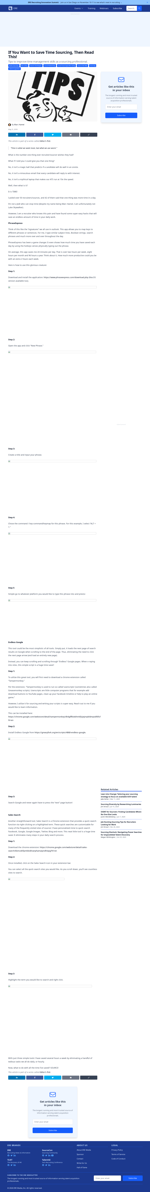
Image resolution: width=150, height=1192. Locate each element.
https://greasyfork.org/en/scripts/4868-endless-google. (60, 732)
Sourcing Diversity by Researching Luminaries (121, 804)
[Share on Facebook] (34, 135)
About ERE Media (84, 1150)
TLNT (9, 1159)
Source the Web (82, 66)
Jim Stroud (104, 807)
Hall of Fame (82, 1167)
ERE (9, 1150)
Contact (80, 1159)
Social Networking (49, 66)
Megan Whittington (108, 837)
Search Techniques (36, 66)
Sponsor (80, 1154)
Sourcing (92, 66)
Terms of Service (118, 1154)
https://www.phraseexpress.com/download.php (66, 277)
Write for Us (82, 1163)
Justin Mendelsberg (108, 817)
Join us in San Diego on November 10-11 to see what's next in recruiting (75, 2)
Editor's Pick (45, 141)
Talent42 (46, 1159)
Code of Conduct (118, 1159)
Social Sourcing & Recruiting (66, 66)
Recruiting (24, 66)
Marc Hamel (19, 124)
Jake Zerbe (104, 799)
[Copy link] (88, 135)
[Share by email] (70, 135)
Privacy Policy (117, 1150)
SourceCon (47, 1150)
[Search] (139, 8)
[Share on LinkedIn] (16, 135)
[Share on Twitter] (52, 135)
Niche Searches (14, 66)
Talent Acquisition (14, 69)
